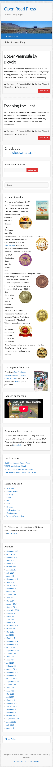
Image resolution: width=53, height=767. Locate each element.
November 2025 (12, 551)
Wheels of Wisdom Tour (15, 516)
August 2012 (11, 722)
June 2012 (10, 728)
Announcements (12, 491)
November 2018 (12, 579)
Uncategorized (11, 513)
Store (17, 381)
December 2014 (12, 641)
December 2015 (12, 626)
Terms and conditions (31, 761)
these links (17, 445)
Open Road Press (20, 8)
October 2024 (11, 554)
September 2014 (12, 651)
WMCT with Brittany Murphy (16, 466)
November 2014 (12, 644)
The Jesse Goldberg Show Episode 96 (20, 472)
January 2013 (11, 706)
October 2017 (11, 592)
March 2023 (10, 564)
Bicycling (38, 84)
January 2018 (11, 585)
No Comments (22, 87)
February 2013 (11, 703)
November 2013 (12, 675)
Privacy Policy (10, 739)
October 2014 (11, 647)
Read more (44, 91)
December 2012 (12, 709)
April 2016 (10, 620)
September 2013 (12, 682)
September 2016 (12, 610)
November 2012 (12, 713)
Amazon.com (10, 246)
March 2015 (10, 638)
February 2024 (11, 557)
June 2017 (10, 598)
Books (8, 498)
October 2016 (11, 607)
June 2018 (10, 582)
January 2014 (11, 669)
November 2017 (12, 588)
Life (7, 501)
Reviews (9, 507)
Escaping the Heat (19, 105)
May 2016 (10, 616)
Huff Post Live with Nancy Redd (17, 463)
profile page (12, 533)
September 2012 (12, 719)
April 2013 (10, 697)
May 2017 (10, 601)
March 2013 (10, 700)
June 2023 (10, 561)
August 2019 (11, 570)
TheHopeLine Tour (13, 510)
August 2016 (11, 613)
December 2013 (12, 672)
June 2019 (10, 576)
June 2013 (10, 691)
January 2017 (11, 604)
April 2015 (10, 635)
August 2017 (11, 595)
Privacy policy (18, 761)
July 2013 (10, 688)
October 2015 (11, 629)
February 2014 (11, 666)
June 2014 (10, 660)
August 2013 (11, 685)
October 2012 (11, 716)
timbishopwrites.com (20, 153)
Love (8, 504)
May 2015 (10, 632)
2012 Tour (10, 488)
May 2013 (10, 694)
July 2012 (10, 725)
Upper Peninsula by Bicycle (20, 59)
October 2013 (11, 678)
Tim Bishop (10, 84)
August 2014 (11, 654)
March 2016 (10, 623)
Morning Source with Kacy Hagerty (19, 469)
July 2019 (10, 573)
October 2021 (11, 567)
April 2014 (10, 663)
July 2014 (10, 657)
